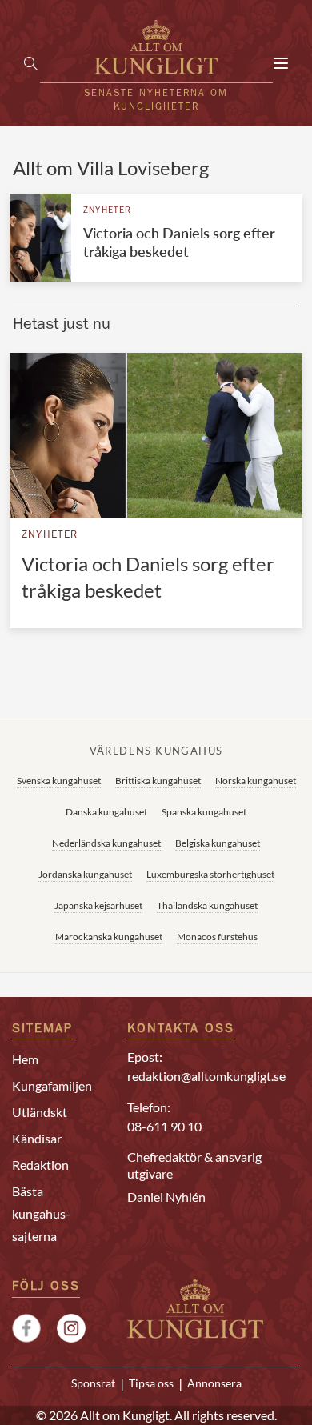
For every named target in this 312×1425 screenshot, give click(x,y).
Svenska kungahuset (59, 781)
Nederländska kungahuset (106, 843)
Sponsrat (93, 1383)
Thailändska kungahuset (207, 905)
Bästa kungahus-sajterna (41, 1213)
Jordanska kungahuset (85, 874)
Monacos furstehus (217, 937)
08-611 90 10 (164, 1126)
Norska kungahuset (255, 781)
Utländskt (39, 1111)
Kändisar (37, 1138)
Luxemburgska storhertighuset (210, 874)
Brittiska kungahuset (158, 781)
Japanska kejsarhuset (98, 905)
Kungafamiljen (52, 1085)
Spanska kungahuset (204, 812)
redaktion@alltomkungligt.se (206, 1075)
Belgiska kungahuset (217, 843)
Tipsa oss (151, 1383)
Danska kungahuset (106, 812)
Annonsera (214, 1383)
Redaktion (40, 1164)
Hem (25, 1059)
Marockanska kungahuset (108, 937)
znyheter (107, 210)
